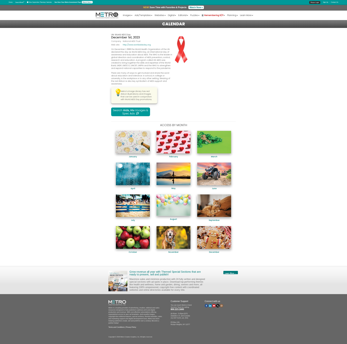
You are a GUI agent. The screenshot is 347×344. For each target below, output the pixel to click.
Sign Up (325, 2)
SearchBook (19, 2)
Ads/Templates (143, 15)
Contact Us (334, 2)
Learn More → (231, 273)
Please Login (315, 2)
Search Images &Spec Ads (130, 111)
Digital (171, 15)
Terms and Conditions (116, 327)
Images (127, 15)
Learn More (246, 15)
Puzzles (194, 15)
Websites (159, 15)
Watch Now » (87, 2)
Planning (231, 15)
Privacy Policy (131, 327)
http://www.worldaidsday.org (137, 44)
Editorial (182, 15)
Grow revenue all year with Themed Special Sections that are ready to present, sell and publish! (165, 273)
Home (11, 2)
